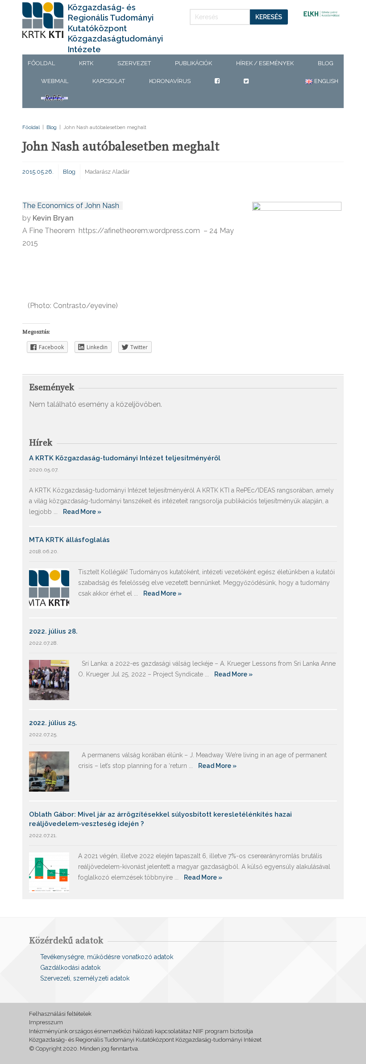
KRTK (86, 63)
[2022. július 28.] (49, 679)
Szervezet (134, 63)
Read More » (82, 511)
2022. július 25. (53, 723)
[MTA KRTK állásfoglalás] (49, 588)
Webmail (54, 81)
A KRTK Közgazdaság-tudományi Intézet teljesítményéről (124, 458)
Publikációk (193, 63)
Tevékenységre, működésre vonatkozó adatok (106, 956)
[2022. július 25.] (49, 771)
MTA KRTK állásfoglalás (69, 540)
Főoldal (41, 63)
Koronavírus (170, 81)
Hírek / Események (265, 63)
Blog (325, 63)
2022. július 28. (53, 631)
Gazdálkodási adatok (70, 967)
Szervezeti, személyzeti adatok (84, 978)
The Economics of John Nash (72, 205)
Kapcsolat (108, 81)
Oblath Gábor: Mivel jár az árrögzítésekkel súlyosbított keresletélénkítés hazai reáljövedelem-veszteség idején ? (160, 819)
